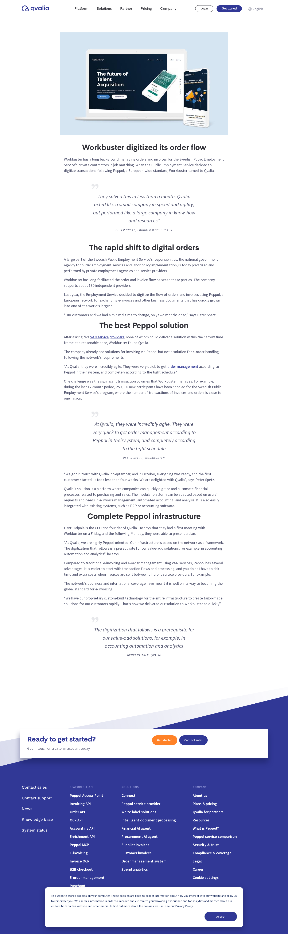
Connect (128, 795)
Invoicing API (80, 803)
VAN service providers (107, 337)
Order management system (143, 861)
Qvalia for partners (208, 811)
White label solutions (138, 811)
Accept (220, 916)
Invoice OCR (79, 861)
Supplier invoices (135, 844)
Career (198, 869)
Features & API (81, 787)
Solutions (130, 787)
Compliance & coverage (212, 852)
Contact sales (193, 740)
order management (182, 366)
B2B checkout (81, 869)
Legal (197, 861)
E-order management (87, 877)
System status (34, 830)
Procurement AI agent (139, 836)
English (258, 9)
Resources (201, 820)
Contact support (37, 798)
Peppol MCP (79, 844)
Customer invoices (136, 852)
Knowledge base (37, 820)
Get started (229, 8)
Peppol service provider (140, 803)
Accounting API (82, 828)
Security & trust (206, 844)
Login (204, 8)
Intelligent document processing (148, 820)
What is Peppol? (206, 828)
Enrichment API (82, 836)
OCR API (76, 820)
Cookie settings (206, 877)
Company (200, 787)
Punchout (78, 885)
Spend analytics (134, 869)
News (27, 809)
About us (200, 795)
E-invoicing (79, 852)
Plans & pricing (205, 803)
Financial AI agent (136, 828)
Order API (77, 811)
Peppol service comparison (215, 836)
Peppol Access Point (86, 795)
